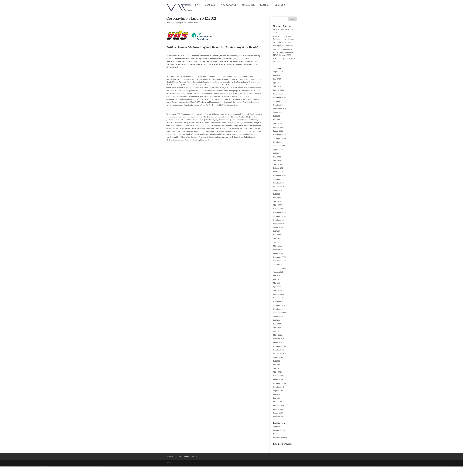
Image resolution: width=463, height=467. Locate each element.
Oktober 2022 (278, 220)
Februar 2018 (278, 405)
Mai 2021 (276, 283)
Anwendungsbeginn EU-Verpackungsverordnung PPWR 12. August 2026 (283, 52)
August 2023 (278, 190)
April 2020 (277, 331)
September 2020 (279, 313)
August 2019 (278, 357)
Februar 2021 (278, 294)
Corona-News (192, 23)
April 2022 (277, 242)
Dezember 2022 (279, 212)
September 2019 (279, 353)
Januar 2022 (278, 253)
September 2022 (279, 224)
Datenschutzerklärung (188, 456)
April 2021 (277, 287)
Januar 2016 (278, 413)
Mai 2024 (277, 161)
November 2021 (279, 261)
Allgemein (182, 23)
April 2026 (277, 83)
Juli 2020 (276, 320)
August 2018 (278, 391)
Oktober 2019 (278, 350)
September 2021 (279, 268)
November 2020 (279, 305)
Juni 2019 (276, 365)
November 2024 (279, 138)
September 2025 (279, 109)
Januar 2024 (278, 172)
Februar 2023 (278, 209)
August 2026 (278, 71)
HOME (187, 5)
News (275, 434)
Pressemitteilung (280, 438)
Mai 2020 (277, 328)
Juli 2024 (276, 153)
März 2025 (277, 123)
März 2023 (277, 205)
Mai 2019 (276, 368)
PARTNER (264, 5)
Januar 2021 (278, 298)
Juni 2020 (277, 324)
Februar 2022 (278, 250)
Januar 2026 (278, 94)
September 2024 (279, 146)
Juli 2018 (276, 394)
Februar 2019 (278, 376)
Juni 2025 (277, 120)
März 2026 (277, 86)
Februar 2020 (278, 339)
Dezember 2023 (279, 175)
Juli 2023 (276, 194)
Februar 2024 (278, 168)
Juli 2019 (276, 361)
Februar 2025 (278, 127)
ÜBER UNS (280, 5)
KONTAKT (189, 11)
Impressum (170, 456)
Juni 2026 (277, 79)
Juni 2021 (276, 279)
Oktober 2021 (278, 264)
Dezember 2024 (279, 134)
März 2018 (277, 402)
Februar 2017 (278, 409)
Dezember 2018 (279, 383)
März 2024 (277, 164)
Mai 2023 (277, 201)
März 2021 (277, 290)
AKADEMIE (210, 5)
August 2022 (278, 227)
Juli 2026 (276, 75)
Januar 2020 (278, 342)
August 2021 (278, 272)
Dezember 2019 (279, 346)
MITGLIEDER (248, 5)
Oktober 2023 (278, 183)
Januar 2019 (278, 379)
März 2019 (277, 372)
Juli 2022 (276, 231)
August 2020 (278, 316)
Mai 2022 (277, 238)
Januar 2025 (278, 131)
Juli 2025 (276, 116)
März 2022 (277, 246)
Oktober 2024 (279, 142)
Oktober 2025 (278, 105)
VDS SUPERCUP (228, 5)
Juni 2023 (277, 198)
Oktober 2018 (278, 387)
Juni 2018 (276, 398)
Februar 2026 (278, 90)
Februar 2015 (278, 417)
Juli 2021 (276, 276)
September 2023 (279, 186)
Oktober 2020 (279, 309)
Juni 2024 (277, 157)
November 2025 (279, 101)
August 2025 (278, 112)
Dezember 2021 (279, 257)
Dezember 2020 (279, 301)
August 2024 (278, 149)
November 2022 (279, 216)
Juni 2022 (277, 235)
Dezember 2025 (279, 97)
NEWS (197, 5)
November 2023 (279, 179)
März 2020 (277, 335)
